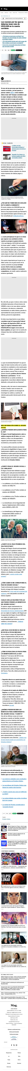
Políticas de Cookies (14, 1034)
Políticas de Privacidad (14, 1031)
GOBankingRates (18, 216)
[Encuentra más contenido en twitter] (5, 50)
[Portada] (14, 1007)
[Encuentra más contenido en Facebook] (2, 50)
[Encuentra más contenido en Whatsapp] (8, 50)
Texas (10, 12)
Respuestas (9, 1052)
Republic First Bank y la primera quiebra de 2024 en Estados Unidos (18, 156)
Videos (19, 1052)
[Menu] (2, 9)
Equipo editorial (14, 1008)
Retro (19, 1059)
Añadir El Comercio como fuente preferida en (14, 18)
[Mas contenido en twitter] (14, 1045)
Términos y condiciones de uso (14, 1029)
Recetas (19, 1063)
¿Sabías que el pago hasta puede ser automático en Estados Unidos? (13, 740)
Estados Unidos (6, 819)
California (6, 12)
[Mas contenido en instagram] (16, 1045)
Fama (9, 1059)
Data (19, 1056)
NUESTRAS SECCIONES (14, 1049)
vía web (11, 705)
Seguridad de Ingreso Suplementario (12, 611)
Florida (2, 12)
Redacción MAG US (6, 81)
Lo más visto (5, 824)
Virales (8, 1063)
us (8, 1056)
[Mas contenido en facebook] (11, 1045)
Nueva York (15, 12)
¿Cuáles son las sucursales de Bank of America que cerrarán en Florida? (19, 148)
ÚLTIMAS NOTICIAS (7, 974)
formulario (4, 673)
